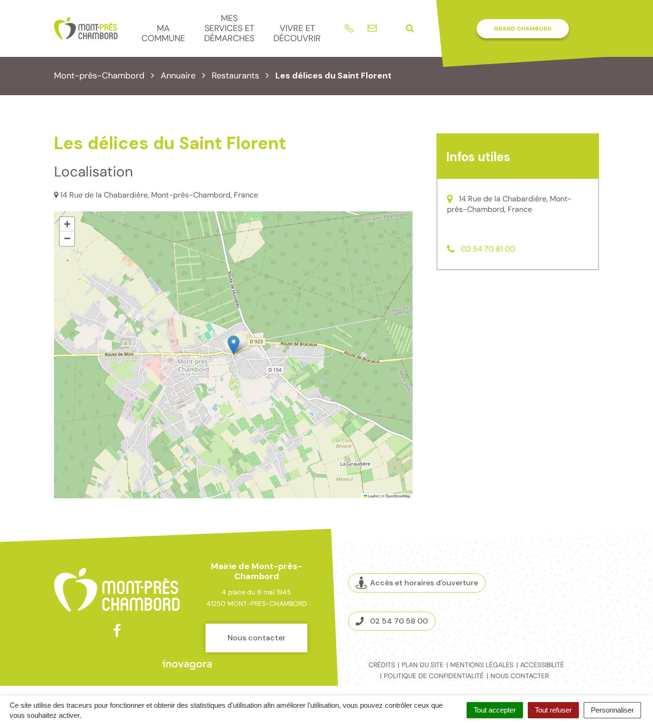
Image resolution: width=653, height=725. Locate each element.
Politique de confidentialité (434, 675)
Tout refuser (553, 710)
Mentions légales (481, 664)
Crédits (382, 664)
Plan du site (423, 664)
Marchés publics (559, 588)
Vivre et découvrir (297, 33)
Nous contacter (256, 638)
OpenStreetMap (397, 495)
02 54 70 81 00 (488, 249)
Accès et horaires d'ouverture (424, 583)
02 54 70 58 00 (399, 621)
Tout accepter (495, 710)
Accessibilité (542, 664)
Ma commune (163, 33)
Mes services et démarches (229, 28)
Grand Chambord (523, 29)
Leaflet (373, 495)
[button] (233, 345)
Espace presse (559, 616)
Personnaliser (612, 710)
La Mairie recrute (559, 602)
